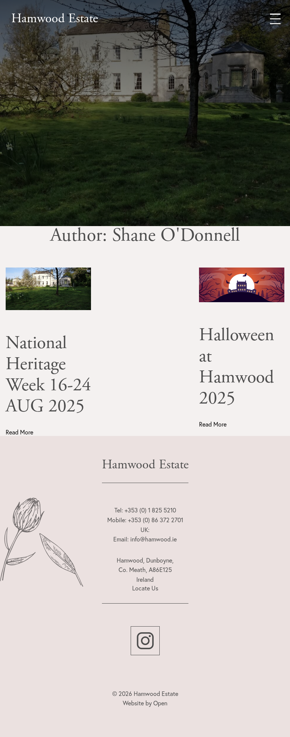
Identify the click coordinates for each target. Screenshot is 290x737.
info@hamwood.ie (153, 539)
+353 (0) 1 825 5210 (150, 510)
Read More (19, 432)
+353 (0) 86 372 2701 (155, 520)
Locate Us (145, 588)
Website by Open (145, 703)
